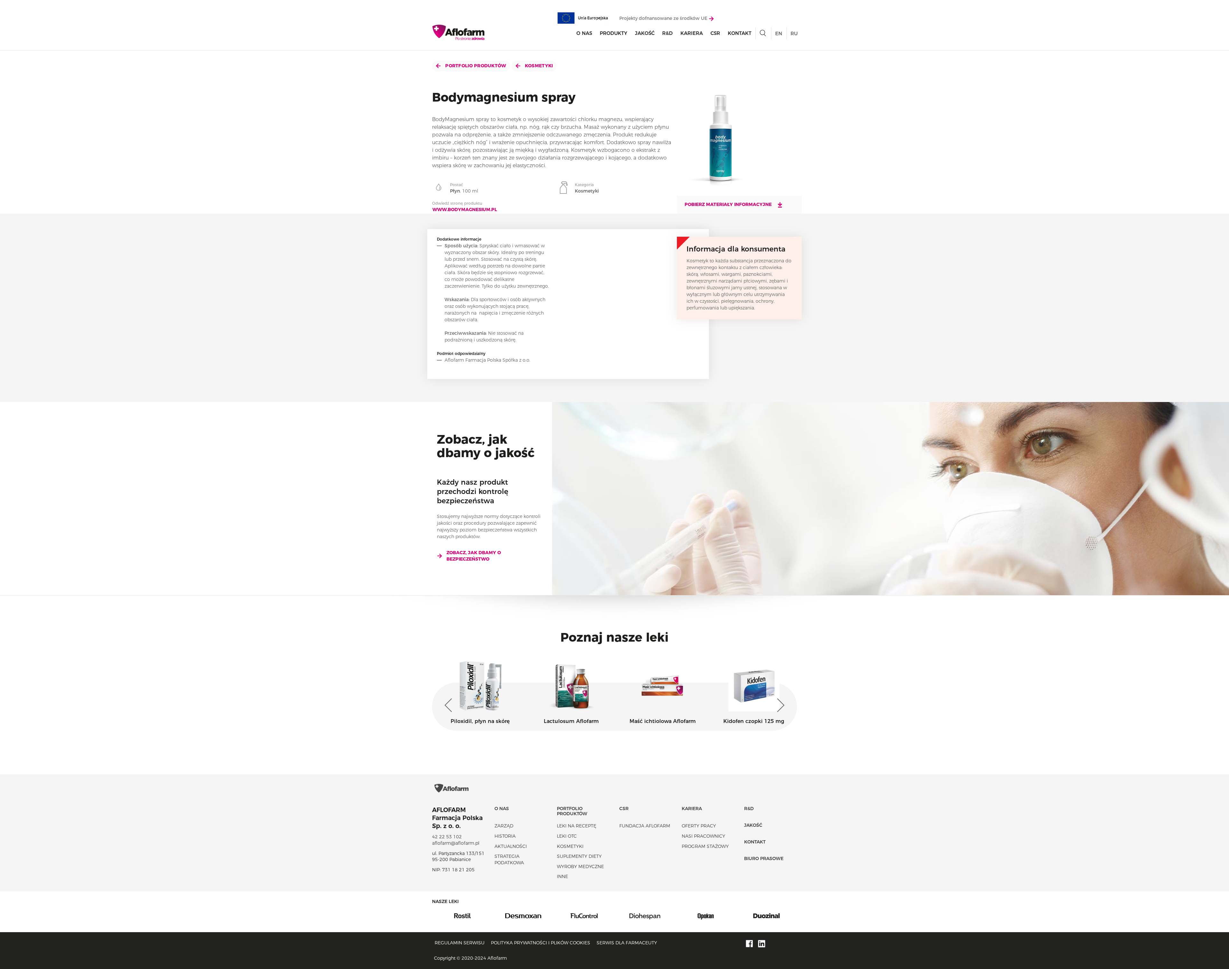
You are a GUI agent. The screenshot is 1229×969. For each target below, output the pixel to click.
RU (794, 33)
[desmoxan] (462, 915)
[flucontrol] (523, 915)
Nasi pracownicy (703, 836)
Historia (505, 836)
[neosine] (766, 915)
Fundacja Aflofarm (644, 826)
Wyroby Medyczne (580, 866)
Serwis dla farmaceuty (627, 943)
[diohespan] (584, 915)
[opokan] (644, 915)
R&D (667, 33)
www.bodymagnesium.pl (464, 209)
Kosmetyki (538, 66)
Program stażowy (705, 846)
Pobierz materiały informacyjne (729, 204)
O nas (584, 33)
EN (778, 33)
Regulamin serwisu (460, 943)
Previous (450, 705)
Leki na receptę (576, 826)
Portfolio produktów (475, 66)
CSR (715, 33)
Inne (562, 876)
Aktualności (510, 846)
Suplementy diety (579, 856)
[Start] (459, 32)
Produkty (613, 33)
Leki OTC (567, 836)
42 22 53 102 (447, 837)
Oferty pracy (699, 826)
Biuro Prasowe (763, 858)
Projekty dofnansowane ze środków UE (664, 18)
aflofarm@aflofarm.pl (455, 843)
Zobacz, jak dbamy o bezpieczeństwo (473, 556)
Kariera (691, 33)
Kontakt (739, 33)
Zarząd (503, 826)
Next (779, 705)
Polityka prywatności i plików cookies (540, 943)
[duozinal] (705, 915)
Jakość (645, 33)
